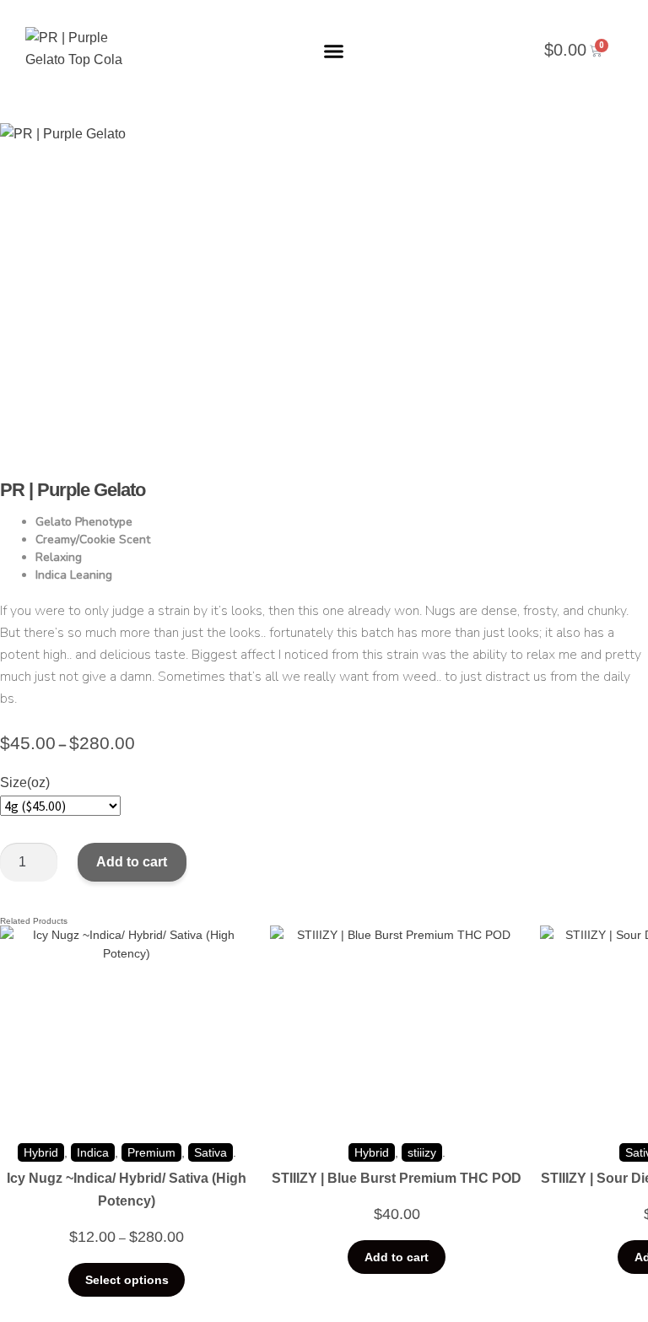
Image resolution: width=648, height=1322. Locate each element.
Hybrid (41, 1152)
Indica (93, 1152)
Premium (151, 1152)
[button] (334, 51)
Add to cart (131, 862)
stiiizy (422, 1152)
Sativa (210, 1152)
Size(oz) (25, 782)
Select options (127, 1280)
